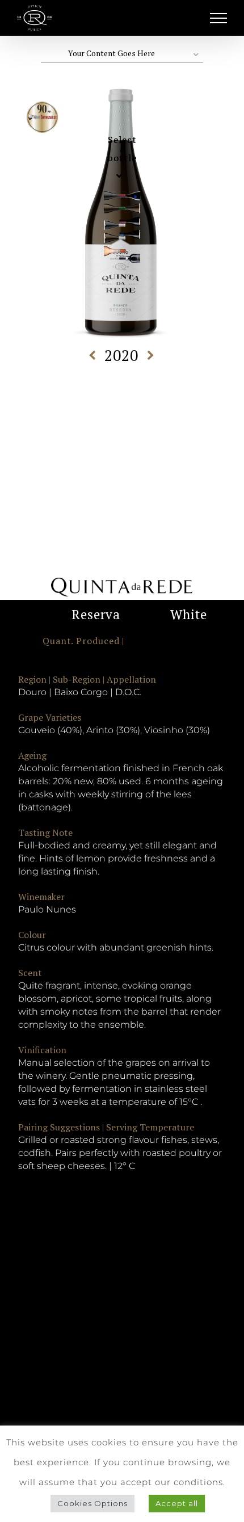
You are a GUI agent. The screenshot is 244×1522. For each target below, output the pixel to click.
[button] (122, 53)
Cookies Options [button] (92, 1503)
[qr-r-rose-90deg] (109, 249)
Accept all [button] (176, 1503)
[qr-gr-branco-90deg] (109, 206)
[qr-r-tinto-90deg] (109, 223)
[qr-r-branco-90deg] (109, 236)
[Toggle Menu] (218, 18)
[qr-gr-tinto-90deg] (109, 194)
